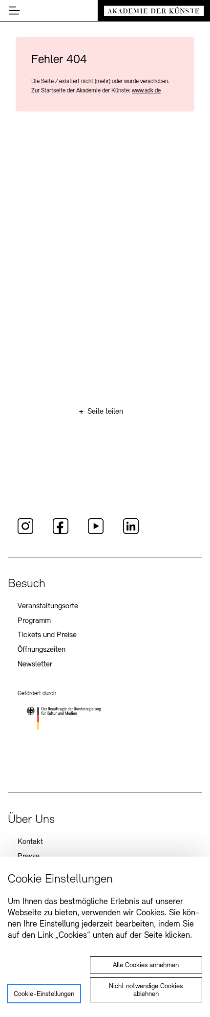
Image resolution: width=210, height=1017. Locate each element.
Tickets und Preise (47, 635)
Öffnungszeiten (41, 650)
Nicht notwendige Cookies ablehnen (146, 990)
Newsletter (35, 664)
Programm (34, 621)
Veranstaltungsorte (48, 606)
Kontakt (30, 842)
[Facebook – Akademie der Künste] (60, 532)
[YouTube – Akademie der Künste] (96, 532)
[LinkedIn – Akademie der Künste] (131, 532)
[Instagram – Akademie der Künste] (25, 532)
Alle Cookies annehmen (146, 965)
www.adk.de (146, 91)
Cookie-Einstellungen (44, 994)
